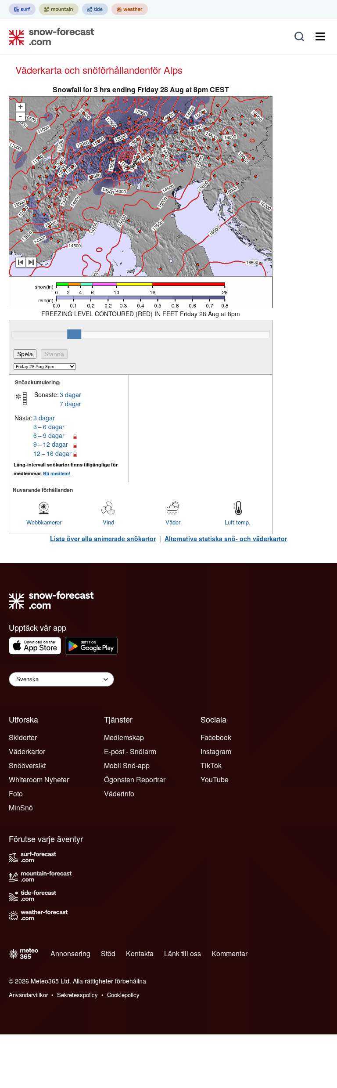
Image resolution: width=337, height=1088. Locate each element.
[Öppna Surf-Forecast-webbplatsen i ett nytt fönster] (22, 9)
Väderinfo (119, 793)
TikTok (211, 765)
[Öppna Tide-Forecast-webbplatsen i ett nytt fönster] (95, 9)
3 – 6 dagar (49, 426)
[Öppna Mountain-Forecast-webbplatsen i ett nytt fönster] (59, 9)
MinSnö (21, 807)
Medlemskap (124, 737)
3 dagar (70, 394)
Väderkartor (27, 751)
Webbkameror (43, 522)
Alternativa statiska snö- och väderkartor (226, 538)
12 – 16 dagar (52, 453)
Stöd (108, 953)
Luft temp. (238, 522)
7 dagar (70, 403)
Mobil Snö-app (127, 765)
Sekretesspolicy (77, 994)
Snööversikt (27, 765)
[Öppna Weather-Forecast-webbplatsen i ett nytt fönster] (129, 9)
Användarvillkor (28, 994)
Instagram (216, 751)
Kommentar (229, 953)
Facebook (216, 737)
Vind (108, 522)
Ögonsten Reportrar (134, 779)
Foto (16, 793)
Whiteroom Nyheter (39, 779)
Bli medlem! (57, 473)
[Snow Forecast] (49, 36)
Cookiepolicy (123, 994)
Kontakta (140, 953)
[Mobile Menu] (320, 36)
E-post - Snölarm (130, 751)
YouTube (215, 779)
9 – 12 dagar (50, 444)
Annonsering (70, 953)
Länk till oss (182, 953)
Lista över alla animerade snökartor (103, 538)
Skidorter (23, 737)
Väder (172, 522)
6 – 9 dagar (49, 435)
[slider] (74, 334)
